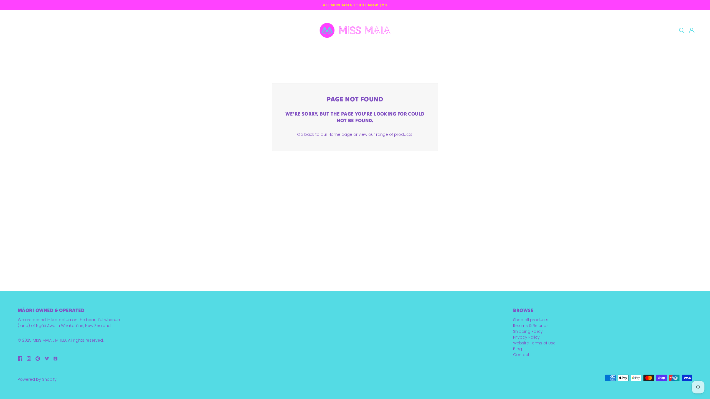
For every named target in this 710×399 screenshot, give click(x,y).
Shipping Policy (528, 331)
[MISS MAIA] (355, 30)
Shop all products (530, 320)
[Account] (692, 30)
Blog (517, 349)
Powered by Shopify (37, 379)
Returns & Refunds (531, 325)
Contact (521, 354)
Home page (340, 134)
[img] (682, 30)
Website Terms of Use (534, 343)
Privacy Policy (526, 337)
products (403, 134)
